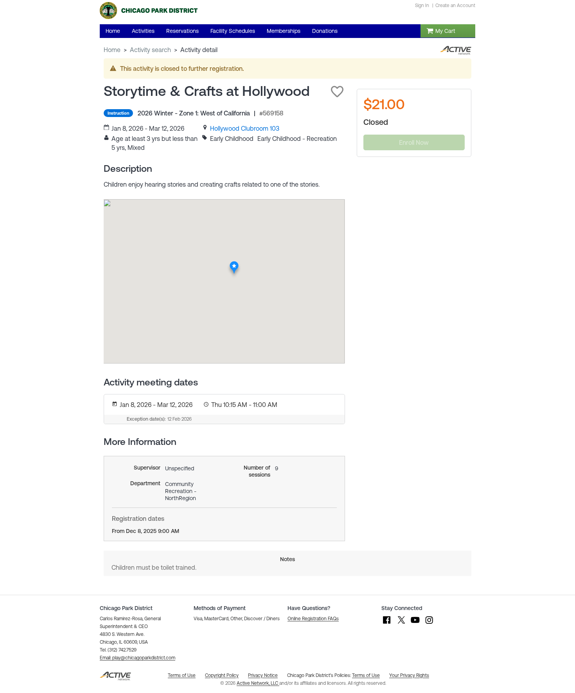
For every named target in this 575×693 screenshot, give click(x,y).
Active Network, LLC (258, 683)
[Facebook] (386, 623)
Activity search (150, 49)
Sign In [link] (422, 5)
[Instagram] (429, 623)
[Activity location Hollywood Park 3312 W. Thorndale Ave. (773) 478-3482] (234, 263)
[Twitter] (400, 623)
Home (112, 49)
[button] (337, 91)
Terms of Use (366, 675)
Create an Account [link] (455, 5)
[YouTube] (415, 623)
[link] (244, 128)
